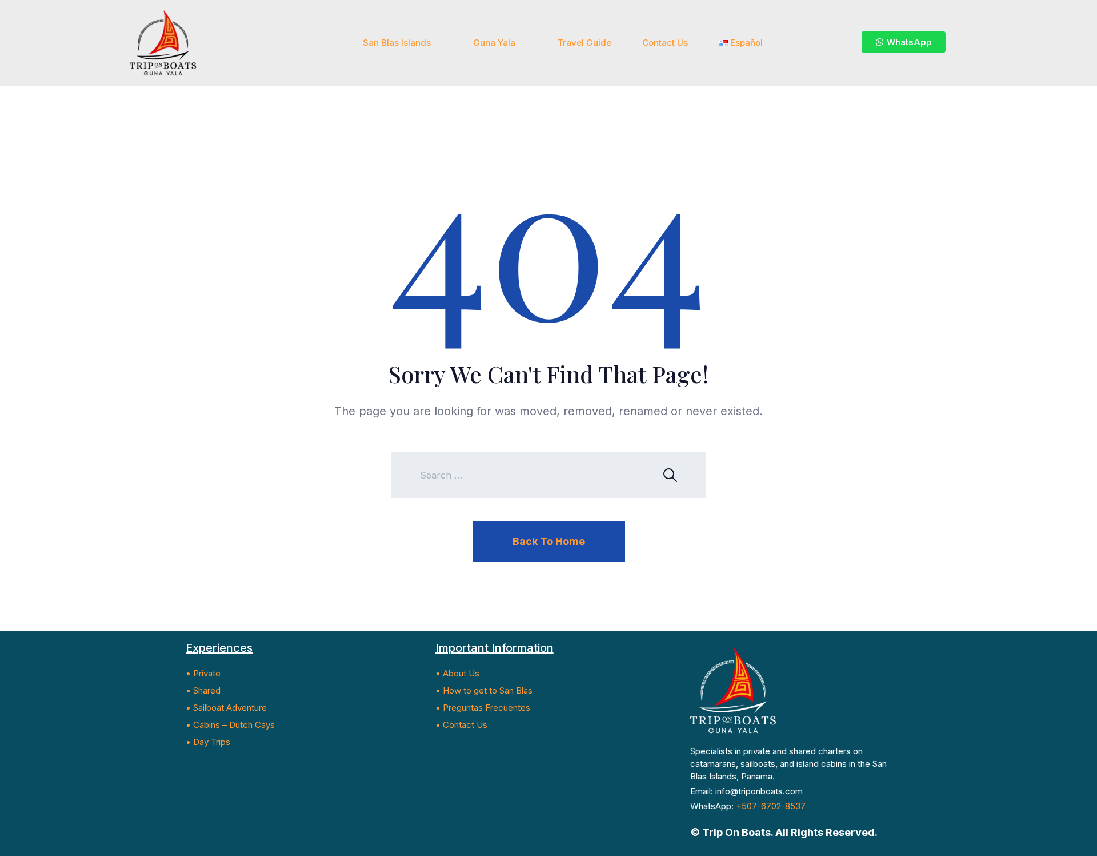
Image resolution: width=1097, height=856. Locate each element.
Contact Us (665, 42)
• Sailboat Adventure (226, 707)
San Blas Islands (397, 42)
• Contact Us (461, 724)
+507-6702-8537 (771, 806)
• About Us (457, 673)
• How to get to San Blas (484, 690)
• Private (203, 673)
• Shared (203, 690)
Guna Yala (494, 42)
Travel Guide (584, 42)
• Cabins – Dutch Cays (230, 724)
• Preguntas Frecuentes (482, 707)
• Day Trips (208, 741)
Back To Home (549, 541)
